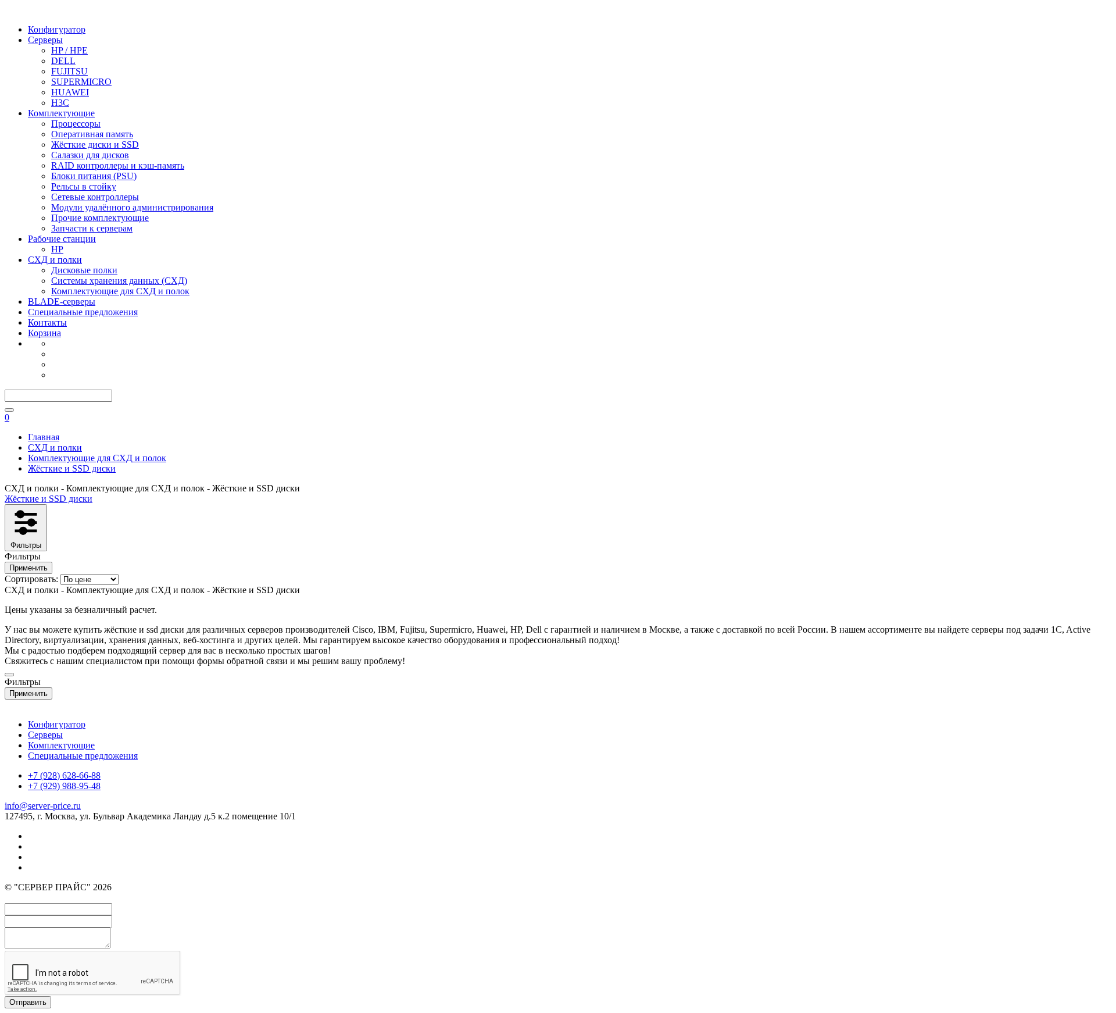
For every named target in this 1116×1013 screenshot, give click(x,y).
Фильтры (25, 545)
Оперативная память (92, 134)
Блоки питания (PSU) (94, 176)
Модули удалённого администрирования (132, 207)
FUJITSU (69, 71)
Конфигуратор (56, 29)
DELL (63, 61)
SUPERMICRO (81, 82)
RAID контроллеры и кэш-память (117, 165)
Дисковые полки (84, 270)
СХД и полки (55, 260)
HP (57, 249)
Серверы (45, 40)
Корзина (44, 333)
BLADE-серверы (61, 301)
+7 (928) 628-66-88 (64, 775)
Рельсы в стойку (83, 186)
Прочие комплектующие (100, 218)
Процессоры (76, 124)
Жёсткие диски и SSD (95, 144)
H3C (60, 103)
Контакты (47, 322)
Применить (28, 567)
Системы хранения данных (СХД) (119, 281)
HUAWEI (70, 92)
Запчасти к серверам (92, 228)
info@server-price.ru (43, 806)
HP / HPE (69, 50)
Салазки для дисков (90, 155)
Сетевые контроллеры (95, 197)
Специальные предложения (83, 312)
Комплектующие (61, 113)
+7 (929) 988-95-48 (64, 786)
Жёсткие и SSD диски (48, 499)
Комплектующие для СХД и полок (120, 291)
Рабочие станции (62, 239)
